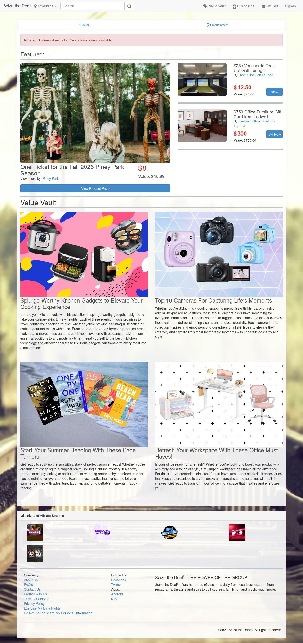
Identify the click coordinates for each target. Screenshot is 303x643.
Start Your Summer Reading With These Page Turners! (78, 453)
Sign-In (290, 6)
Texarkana (45, 6)
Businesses (245, 6)
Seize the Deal (17, 5)
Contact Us (32, 589)
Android (117, 594)
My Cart (271, 6)
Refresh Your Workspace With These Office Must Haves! (216, 453)
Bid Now (274, 134)
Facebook (118, 579)
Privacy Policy (34, 603)
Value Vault (217, 6)
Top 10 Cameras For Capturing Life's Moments (213, 300)
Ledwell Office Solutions (257, 121)
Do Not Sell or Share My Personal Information (58, 613)
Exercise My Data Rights (42, 608)
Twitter (116, 584)
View (274, 92)
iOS (114, 598)
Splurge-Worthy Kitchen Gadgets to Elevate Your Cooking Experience (81, 303)
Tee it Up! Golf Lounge (256, 74)
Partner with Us (35, 594)
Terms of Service (36, 598)
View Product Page (95, 188)
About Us (31, 579)
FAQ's (28, 584)
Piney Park (51, 178)
